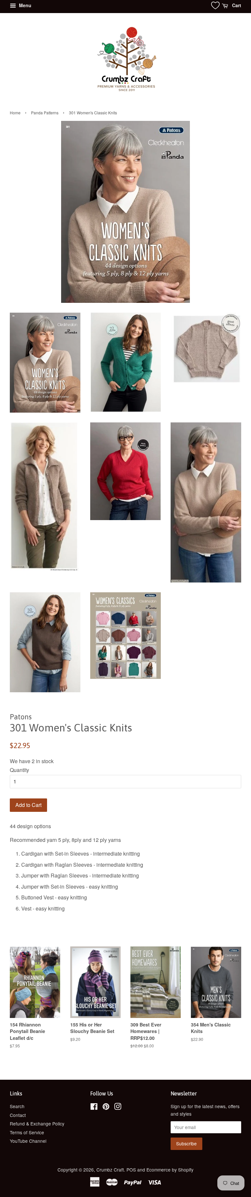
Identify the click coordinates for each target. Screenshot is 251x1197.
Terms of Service (27, 1132)
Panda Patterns (45, 112)
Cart (236, 5)
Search (17, 1106)
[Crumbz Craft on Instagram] (117, 1107)
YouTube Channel (28, 1141)
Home (15, 112)
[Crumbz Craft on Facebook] (94, 1107)
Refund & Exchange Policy (37, 1123)
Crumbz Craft (110, 1169)
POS (131, 1169)
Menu (24, 5)
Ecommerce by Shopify (169, 1169)
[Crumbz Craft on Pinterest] (105, 1107)
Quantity (19, 770)
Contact (18, 1115)
